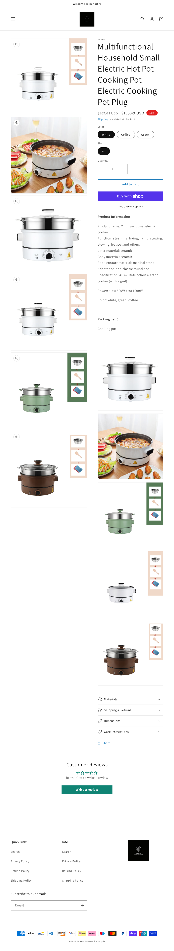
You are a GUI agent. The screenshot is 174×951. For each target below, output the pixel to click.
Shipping (103, 119)
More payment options (131, 206)
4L (103, 151)
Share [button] (106, 743)
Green (145, 134)
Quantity (103, 160)
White (106, 134)
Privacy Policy (20, 861)
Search (15, 852)
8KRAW (80, 941)
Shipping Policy (21, 880)
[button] (12, 19)
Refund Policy (20, 871)
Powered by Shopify (95, 941)
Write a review (87, 789)
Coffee (125, 134)
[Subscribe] (82, 905)
